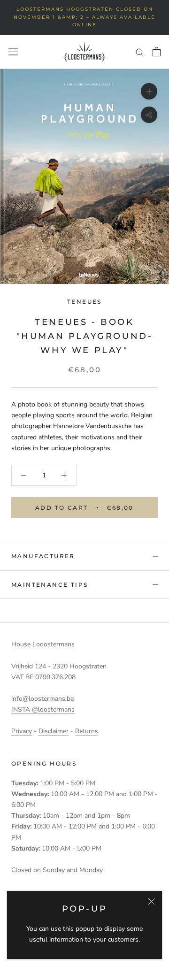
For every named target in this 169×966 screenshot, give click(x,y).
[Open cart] (157, 51)
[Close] (151, 901)
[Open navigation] (13, 51)
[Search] (140, 52)
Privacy (21, 731)
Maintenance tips (49, 584)
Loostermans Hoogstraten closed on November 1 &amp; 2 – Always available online (84, 17)
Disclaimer (53, 731)
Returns (86, 731)
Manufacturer (43, 556)
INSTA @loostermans (43, 709)
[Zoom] (149, 91)
